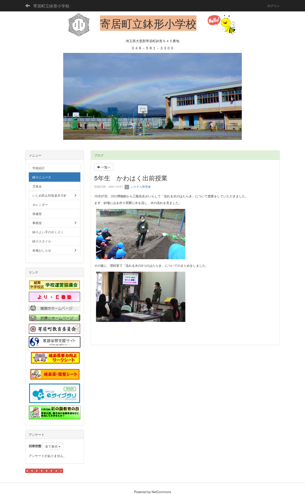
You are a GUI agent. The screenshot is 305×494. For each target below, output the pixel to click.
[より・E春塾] (54, 296)
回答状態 (35, 446)
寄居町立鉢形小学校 (51, 5)
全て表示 (51, 446)
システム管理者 (140, 186)
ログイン (273, 5)
